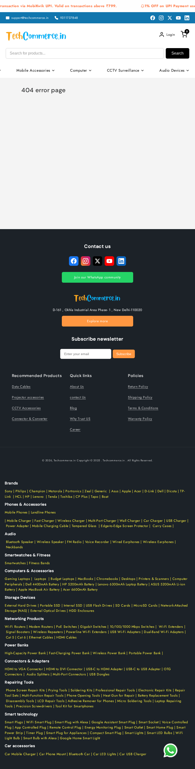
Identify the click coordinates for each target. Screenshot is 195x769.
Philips (20, 491)
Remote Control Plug (65, 727)
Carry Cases (162, 525)
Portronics (73, 491)
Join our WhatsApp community (97, 277)
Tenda (52, 496)
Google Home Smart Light (79, 738)
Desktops (129, 578)
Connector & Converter (30, 418)
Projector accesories (28, 397)
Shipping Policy (140, 397)
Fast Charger (44, 520)
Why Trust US (80, 418)
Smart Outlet (133, 727)
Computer (78, 70)
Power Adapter (17, 525)
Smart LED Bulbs (159, 732)
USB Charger (176, 520)
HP (27, 496)
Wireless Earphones (158, 541)
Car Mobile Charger (20, 754)
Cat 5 (10, 637)
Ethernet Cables (41, 637)
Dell (160, 491)
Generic (101, 491)
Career (75, 429)
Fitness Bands (39, 563)
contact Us (78, 397)
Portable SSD (50, 605)
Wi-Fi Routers (15, 626)
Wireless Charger (71, 520)
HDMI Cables (66, 637)
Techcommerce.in (65, 460)
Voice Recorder (97, 541)
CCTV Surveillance (123, 70)
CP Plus (82, 496)
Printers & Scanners (154, 578)
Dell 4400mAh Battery (42, 584)
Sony (9, 491)
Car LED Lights (104, 754)
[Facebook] (152, 17)
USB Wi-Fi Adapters (125, 631)
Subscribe (123, 354)
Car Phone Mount (52, 754)
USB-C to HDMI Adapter (104, 669)
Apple (126, 491)
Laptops (40, 578)
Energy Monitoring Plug (103, 727)
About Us (77, 386)
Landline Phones (43, 512)
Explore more (97, 321)
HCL (18, 496)
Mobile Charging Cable (50, 525)
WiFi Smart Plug (38, 722)
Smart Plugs (14, 722)
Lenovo (38, 496)
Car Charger (153, 520)
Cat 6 (21, 637)
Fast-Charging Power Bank (69, 653)
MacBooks (85, 578)
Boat (105, 496)
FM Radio (74, 541)
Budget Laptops (63, 578)
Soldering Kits (81, 690)
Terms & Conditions (143, 408)
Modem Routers (41, 626)
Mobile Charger (19, 520)
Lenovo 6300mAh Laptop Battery (122, 584)
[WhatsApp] (170, 750)
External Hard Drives (21, 605)
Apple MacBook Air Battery (38, 589)
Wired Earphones (125, 541)
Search (177, 53)
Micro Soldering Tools (134, 701)
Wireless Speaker (50, 541)
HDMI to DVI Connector (64, 669)
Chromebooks (107, 578)
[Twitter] (169, 17)
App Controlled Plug (31, 727)
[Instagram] (161, 17)
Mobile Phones (16, 512)
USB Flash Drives (99, 605)
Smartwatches (15, 563)
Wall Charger (130, 520)
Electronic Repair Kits (155, 690)
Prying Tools (57, 690)
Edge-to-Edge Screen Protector (124, 525)
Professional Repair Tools (115, 690)
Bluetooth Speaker (20, 541)
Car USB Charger (132, 754)
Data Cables (21, 386)
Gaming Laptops (17, 578)
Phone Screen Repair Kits (25, 690)
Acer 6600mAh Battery (80, 589)
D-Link (149, 491)
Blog (73, 408)
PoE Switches (67, 626)
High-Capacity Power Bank (25, 653)
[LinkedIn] (187, 17)
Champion (37, 491)
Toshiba (66, 496)
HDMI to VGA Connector (24, 669)
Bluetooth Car (79, 754)
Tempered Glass (84, 525)
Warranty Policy (140, 418)
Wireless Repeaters (48, 631)
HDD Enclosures (81, 610)
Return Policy (138, 386)
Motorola (55, 491)
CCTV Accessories (26, 408)
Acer (137, 491)
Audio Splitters (38, 674)
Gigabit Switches (93, 626)
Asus (114, 491)
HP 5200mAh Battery (78, 584)
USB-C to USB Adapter (143, 669)
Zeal (88, 491)
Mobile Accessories (33, 70)
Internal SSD (73, 605)
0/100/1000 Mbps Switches (133, 626)
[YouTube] (178, 17)
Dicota (172, 491)
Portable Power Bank (145, 653)
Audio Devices (172, 70)
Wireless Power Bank (109, 653)
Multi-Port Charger (102, 520)
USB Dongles (99, 674)
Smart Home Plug (159, 727)
